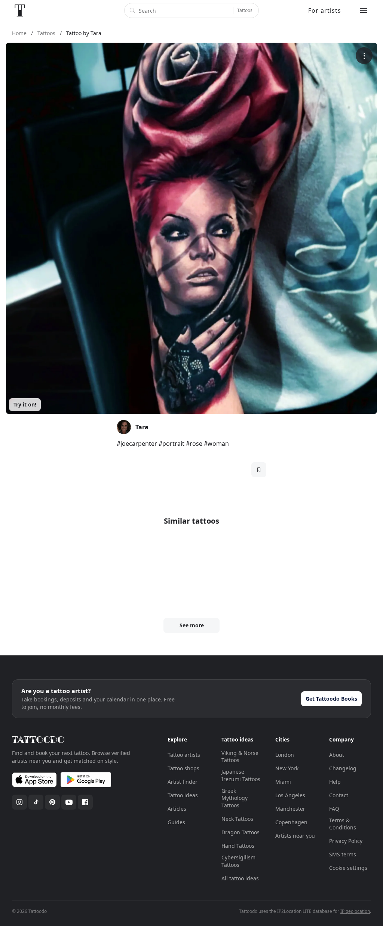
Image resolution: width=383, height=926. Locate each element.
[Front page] (20, 10)
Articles (177, 808)
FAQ (334, 808)
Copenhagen (291, 822)
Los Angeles (290, 795)
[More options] (364, 55)
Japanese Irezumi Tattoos (240, 775)
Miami (283, 781)
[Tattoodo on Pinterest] (52, 802)
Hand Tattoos (237, 845)
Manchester (290, 808)
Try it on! (24, 404)
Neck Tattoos (237, 818)
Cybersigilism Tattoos (238, 861)
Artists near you (295, 835)
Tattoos (244, 10)
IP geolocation (355, 911)
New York (286, 768)
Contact (338, 795)
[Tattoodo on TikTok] (35, 802)
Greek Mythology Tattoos (234, 798)
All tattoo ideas (240, 878)
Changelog (342, 768)
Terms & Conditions (342, 824)
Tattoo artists (184, 754)
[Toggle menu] (363, 10)
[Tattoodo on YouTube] (68, 802)
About (336, 754)
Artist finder (182, 781)
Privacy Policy (345, 840)
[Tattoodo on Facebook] (85, 802)
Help (335, 781)
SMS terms (342, 854)
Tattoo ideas (183, 795)
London (284, 754)
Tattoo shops (183, 768)
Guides (176, 822)
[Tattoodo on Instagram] (19, 802)
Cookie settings (348, 867)
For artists (324, 10)
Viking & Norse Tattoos (239, 756)
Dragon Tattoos (240, 832)
